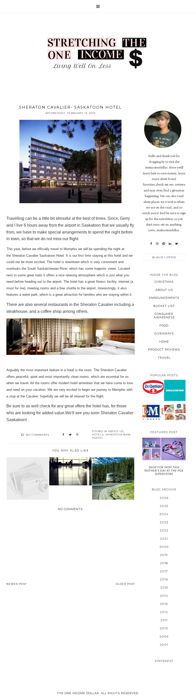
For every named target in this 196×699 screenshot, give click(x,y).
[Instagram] (157, 244)
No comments (37, 434)
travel (97, 437)
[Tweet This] (70, 435)
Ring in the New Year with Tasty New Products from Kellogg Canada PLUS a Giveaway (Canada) (174, 412)
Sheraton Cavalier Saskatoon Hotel (38, 255)
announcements (164, 298)
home (164, 341)
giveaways (164, 333)
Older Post (125, 584)
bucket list (164, 306)
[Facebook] (151, 244)
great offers (75, 406)
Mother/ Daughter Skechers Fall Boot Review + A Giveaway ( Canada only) (175, 390)
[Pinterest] (163, 244)
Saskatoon (91, 225)
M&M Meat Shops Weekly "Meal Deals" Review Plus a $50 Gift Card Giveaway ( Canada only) (153, 412)
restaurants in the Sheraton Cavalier (81, 304)
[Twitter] (176, 244)
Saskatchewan (117, 434)
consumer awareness (164, 315)
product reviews (164, 349)
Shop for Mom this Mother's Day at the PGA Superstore (163, 470)
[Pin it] (77, 435)
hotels (98, 434)
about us (116, 431)
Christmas (164, 281)
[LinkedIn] (170, 244)
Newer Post (16, 584)
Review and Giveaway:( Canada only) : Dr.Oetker (153, 387)
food (164, 325)
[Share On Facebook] (63, 435)
